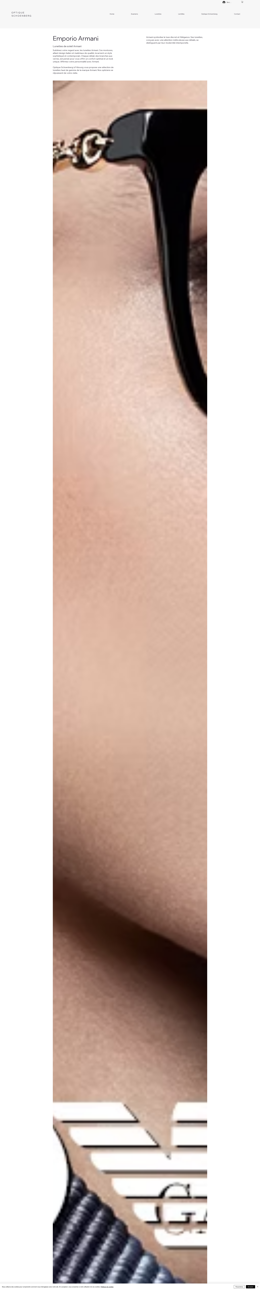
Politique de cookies (107, 1287)
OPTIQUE (18, 12)
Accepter (250, 1287)
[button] (242, 2)
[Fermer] (257, 1286)
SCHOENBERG (21, 15)
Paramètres (239, 1287)
